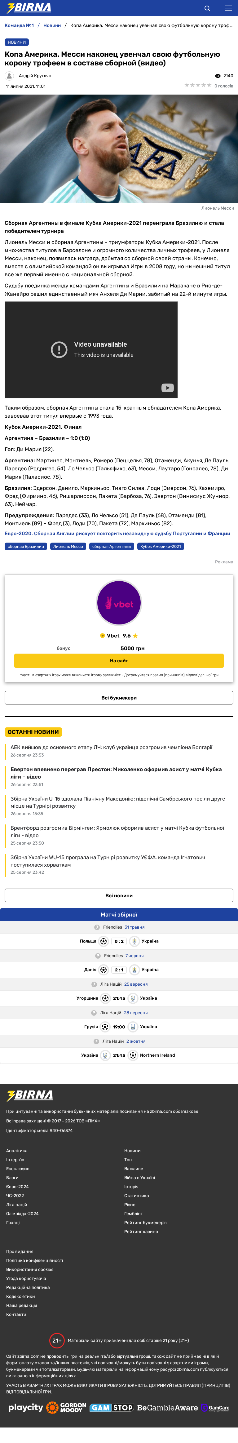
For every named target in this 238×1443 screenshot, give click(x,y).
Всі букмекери (119, 698)
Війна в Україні (139, 1177)
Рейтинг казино (141, 1231)
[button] (207, 9)
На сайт (119, 661)
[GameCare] (215, 1408)
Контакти (16, 1314)
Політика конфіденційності (34, 1260)
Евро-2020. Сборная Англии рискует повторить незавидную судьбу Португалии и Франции (117, 533)
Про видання (19, 1251)
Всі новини (119, 896)
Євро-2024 (17, 1186)
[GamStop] (111, 1408)
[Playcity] (26, 1408)
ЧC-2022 (15, 1195)
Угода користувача (26, 1278)
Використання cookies (29, 1269)
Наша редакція (21, 1305)
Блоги (12, 1177)
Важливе (133, 1168)
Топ (128, 1159)
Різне (129, 1204)
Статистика (136, 1195)
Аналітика (17, 1150)
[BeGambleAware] (167, 1408)
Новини (17, 42)
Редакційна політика (28, 1287)
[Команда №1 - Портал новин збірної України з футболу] (25, 8)
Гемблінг (133, 1213)
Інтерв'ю (15, 1159)
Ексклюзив (17, 1168)
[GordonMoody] (66, 1408)
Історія (131, 1186)
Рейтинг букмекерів (145, 1222)
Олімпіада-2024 (22, 1213)
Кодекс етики (20, 1296)
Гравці (13, 1222)
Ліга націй (16, 1204)
